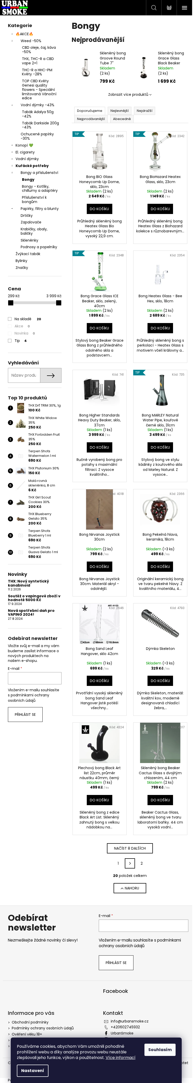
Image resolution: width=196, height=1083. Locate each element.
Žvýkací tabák (28, 253)
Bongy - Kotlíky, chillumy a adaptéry (40, 188)
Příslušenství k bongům (34, 199)
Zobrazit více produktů (128, 94)
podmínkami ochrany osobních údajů (28, 698)
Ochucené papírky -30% (37, 136)
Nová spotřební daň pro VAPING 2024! (31, 613)
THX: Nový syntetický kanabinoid (28, 583)
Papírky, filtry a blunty (40, 208)
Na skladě (28, 319)
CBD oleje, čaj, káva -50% (39, 49)
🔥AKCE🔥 (24, 34)
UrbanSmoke (122, 1033)
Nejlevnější (120, 110)
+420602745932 (125, 1027)
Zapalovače (31, 222)
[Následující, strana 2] (130, 863)
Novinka (25, 333)
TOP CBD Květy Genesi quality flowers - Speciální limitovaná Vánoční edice (39, 89)
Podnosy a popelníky (39, 246)
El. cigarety (25, 152)
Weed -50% (31, 40)
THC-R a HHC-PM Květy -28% (37, 72)
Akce (22, 326)
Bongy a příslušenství (39, 172)
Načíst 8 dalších (130, 848)
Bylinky (21, 260)
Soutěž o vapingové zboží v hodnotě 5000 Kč (34, 598)
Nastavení (32, 1071)
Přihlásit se (25, 714)
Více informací (121, 1058)
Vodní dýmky (27, 158)
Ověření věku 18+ (27, 1034)
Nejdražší (144, 110)
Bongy (28, 179)
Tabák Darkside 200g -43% (40, 125)
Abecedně (122, 118)
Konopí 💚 (24, 145)
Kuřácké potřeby (32, 165)
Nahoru (132, 888)
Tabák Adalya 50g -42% (38, 114)
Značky (22, 267)
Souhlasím (160, 1050)
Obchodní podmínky (30, 1022)
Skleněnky (29, 240)
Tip (21, 340)
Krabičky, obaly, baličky (34, 231)
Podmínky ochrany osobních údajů (43, 1028)
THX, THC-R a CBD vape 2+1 (38, 61)
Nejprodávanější (91, 118)
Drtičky (27, 215)
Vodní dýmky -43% (37, 105)
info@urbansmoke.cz (130, 1021)
